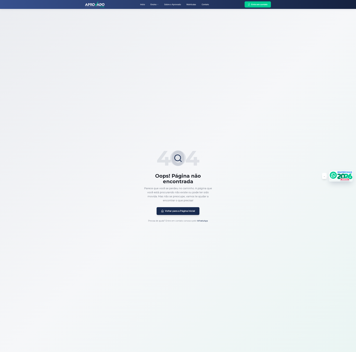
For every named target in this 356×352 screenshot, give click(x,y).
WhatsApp (202, 221)
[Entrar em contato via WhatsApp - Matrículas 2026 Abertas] (341, 176)
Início (142, 4)
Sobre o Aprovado (172, 4)
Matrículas (191, 4)
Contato (205, 4)
